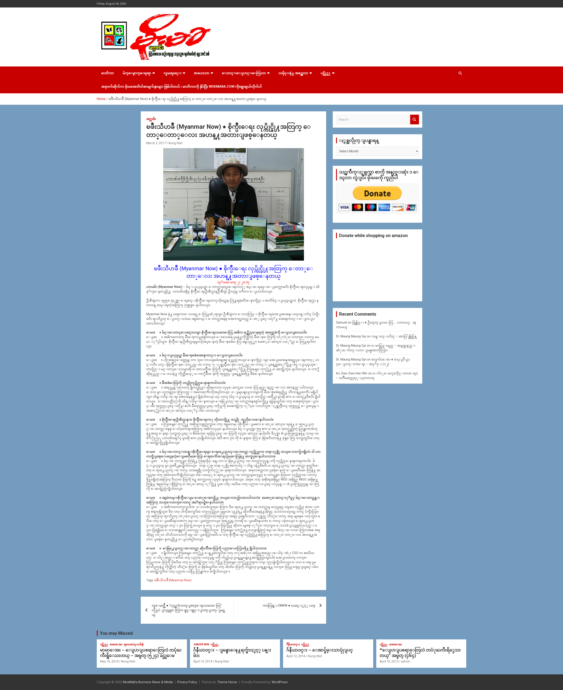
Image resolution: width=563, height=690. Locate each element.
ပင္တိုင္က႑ (326, 73)
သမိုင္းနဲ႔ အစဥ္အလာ (293, 73)
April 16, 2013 (389, 661)
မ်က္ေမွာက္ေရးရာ (137, 73)
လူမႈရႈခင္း (172, 73)
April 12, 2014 (295, 656)
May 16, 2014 (109, 661)
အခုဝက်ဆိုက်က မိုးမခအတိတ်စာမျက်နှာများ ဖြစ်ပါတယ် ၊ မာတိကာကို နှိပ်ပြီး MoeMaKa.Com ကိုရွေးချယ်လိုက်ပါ (181, 86)
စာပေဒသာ (201, 73)
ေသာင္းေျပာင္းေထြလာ (244, 73)
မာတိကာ (107, 73)
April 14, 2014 (202, 661)
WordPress (280, 682)
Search (414, 120)
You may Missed (116, 633)
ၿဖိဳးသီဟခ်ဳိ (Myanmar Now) (173, 580)
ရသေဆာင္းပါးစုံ (134, 644)
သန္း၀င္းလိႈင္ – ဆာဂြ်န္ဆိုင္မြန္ (394, 336)
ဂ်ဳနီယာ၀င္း (293, 644)
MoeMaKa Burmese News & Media (148, 682)
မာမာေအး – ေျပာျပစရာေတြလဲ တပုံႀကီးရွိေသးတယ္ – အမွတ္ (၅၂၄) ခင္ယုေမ (140, 653)
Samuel (341, 322)
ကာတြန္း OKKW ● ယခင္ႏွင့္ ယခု (289, 605)
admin (405, 661)
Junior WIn (201, 644)
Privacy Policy (187, 682)
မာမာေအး (116, 644)
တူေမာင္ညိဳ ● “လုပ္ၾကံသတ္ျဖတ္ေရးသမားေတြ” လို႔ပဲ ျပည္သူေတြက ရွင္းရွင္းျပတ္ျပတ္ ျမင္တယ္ (188, 610)
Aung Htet (175, 143)
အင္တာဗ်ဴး (151, 119)
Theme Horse (227, 682)
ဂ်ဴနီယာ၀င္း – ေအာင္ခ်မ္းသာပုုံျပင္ (319, 650)
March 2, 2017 (156, 143)
